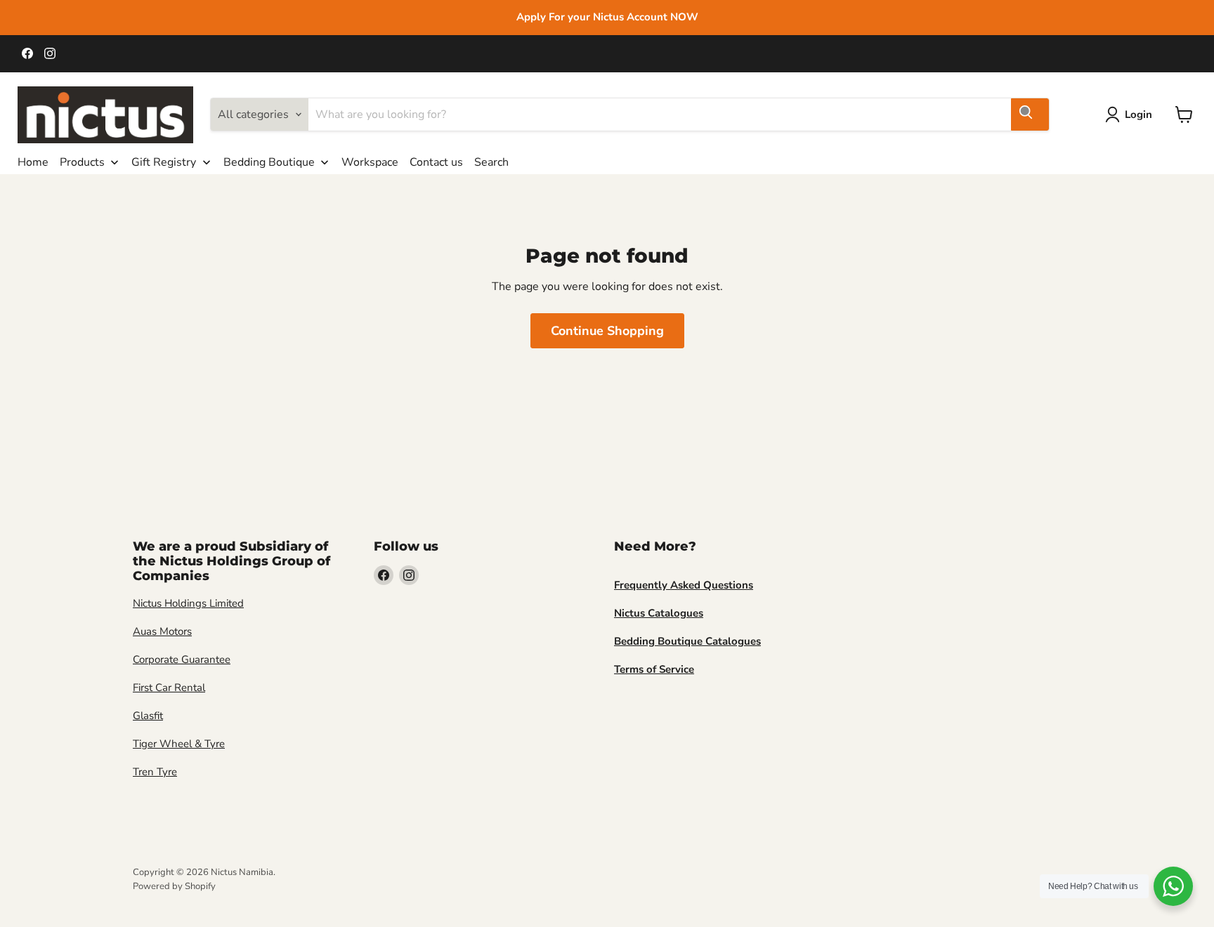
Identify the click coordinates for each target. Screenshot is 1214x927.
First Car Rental (169, 688)
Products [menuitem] (82, 162)
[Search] (1030, 114)
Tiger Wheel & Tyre (179, 744)
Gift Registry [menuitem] (163, 162)
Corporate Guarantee (181, 659)
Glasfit (148, 716)
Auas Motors (162, 631)
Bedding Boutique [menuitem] (269, 162)
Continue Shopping (607, 330)
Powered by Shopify (174, 886)
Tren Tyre (155, 772)
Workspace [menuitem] (369, 162)
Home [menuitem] (33, 162)
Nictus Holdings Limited (188, 603)
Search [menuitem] (491, 162)
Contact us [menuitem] (436, 162)
